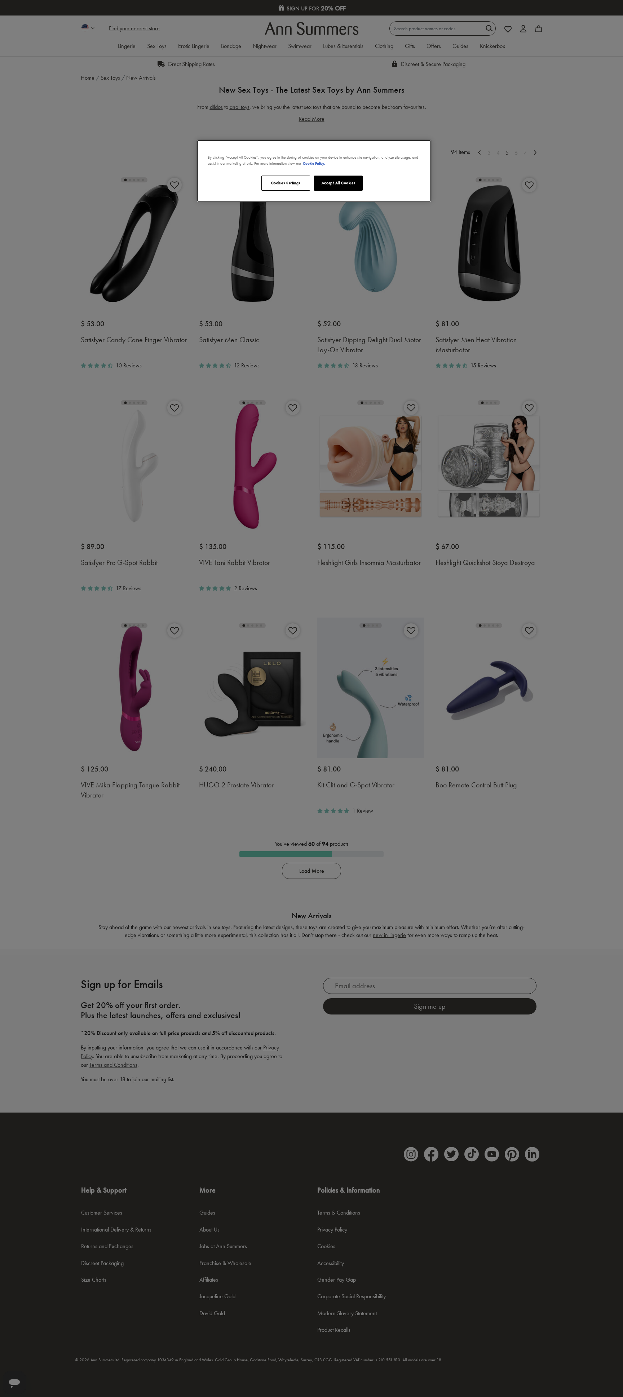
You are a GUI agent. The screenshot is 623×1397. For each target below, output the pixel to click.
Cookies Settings (285, 182)
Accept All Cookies (338, 182)
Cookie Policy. (314, 163)
